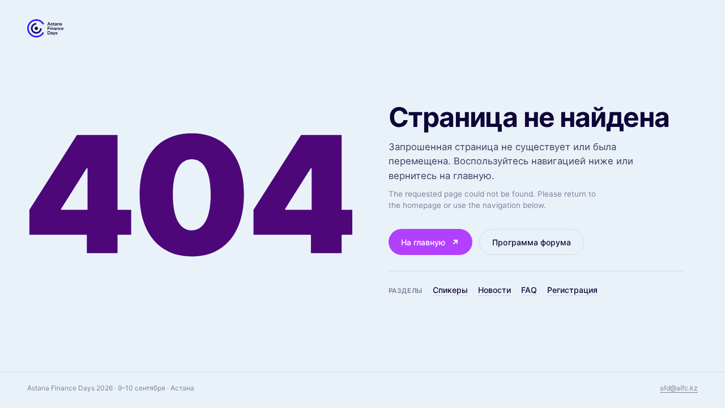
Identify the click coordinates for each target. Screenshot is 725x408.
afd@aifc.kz (679, 388)
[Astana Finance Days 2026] (45, 28)
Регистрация (572, 290)
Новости (494, 290)
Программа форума (531, 242)
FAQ (529, 290)
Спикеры (450, 290)
